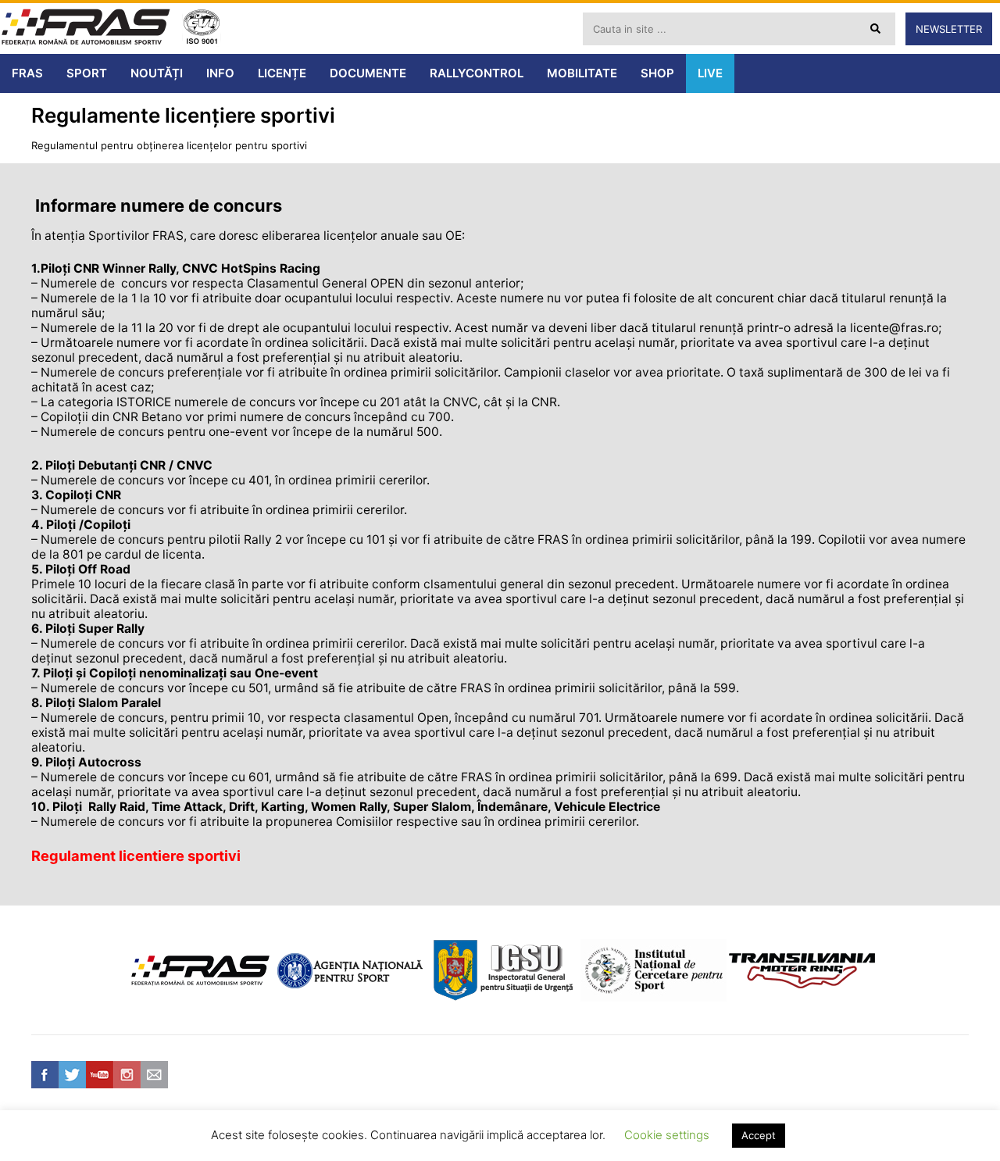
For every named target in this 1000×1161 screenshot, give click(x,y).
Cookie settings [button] (666, 1134)
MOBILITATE (582, 73)
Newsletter (949, 29)
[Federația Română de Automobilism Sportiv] (86, 28)
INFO (220, 73)
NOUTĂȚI (156, 73)
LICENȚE (282, 73)
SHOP (657, 73)
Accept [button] (758, 1135)
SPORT (86, 73)
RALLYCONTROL (476, 73)
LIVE (710, 73)
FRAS (27, 73)
